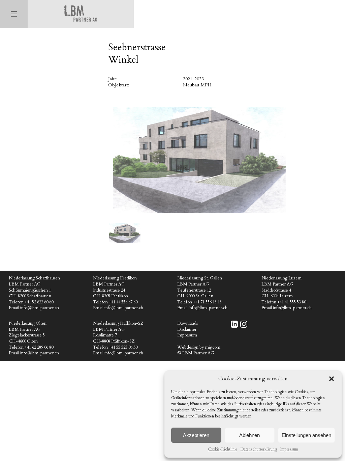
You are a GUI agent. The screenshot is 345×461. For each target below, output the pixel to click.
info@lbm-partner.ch (39, 308)
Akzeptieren (196, 435)
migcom (212, 347)
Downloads (187, 323)
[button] (331, 378)
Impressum (289, 449)
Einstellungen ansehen (306, 435)
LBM (81, 14)
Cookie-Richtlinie (222, 449)
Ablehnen (249, 435)
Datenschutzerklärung (259, 449)
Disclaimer (186, 329)
